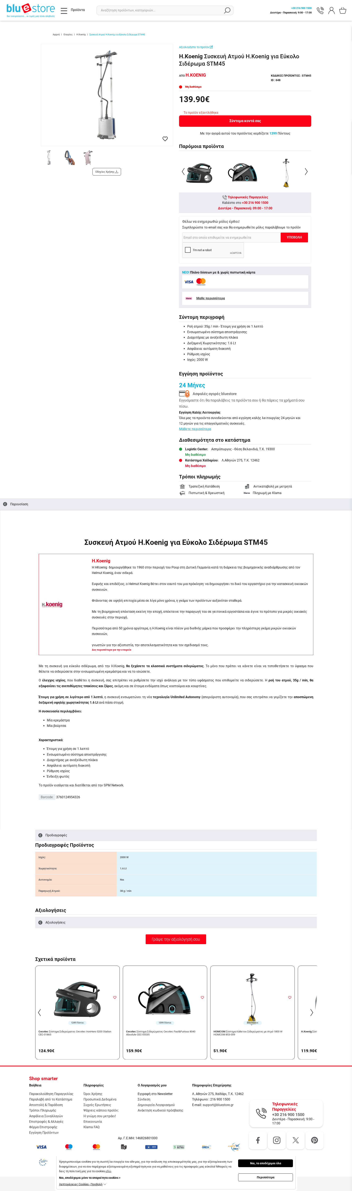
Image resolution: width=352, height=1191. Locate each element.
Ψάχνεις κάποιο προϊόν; (101, 1110)
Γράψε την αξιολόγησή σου (176, 939)
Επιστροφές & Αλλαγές (46, 1122)
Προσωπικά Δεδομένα (100, 1099)
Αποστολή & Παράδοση (46, 1105)
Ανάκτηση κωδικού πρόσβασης (160, 1110)
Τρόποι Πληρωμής (42, 1110)
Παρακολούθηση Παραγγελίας (51, 1094)
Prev (183, 171)
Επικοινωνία (93, 1122)
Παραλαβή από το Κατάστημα (50, 1099)
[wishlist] (165, 138)
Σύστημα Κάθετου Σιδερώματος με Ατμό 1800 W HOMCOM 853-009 (248, 1033)
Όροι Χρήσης (93, 1094)
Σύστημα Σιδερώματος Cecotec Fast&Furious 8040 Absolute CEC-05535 (160, 1033)
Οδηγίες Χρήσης (105, 171)
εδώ (108, 1171)
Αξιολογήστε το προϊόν (194, 47)
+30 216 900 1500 (255, 203)
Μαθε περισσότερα (210, 298)
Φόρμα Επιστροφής (43, 1127)
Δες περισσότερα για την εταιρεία (111, 649)
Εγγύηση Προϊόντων (44, 1133)
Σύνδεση (144, 1099)
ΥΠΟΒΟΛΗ (294, 237)
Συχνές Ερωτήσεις (97, 1105)
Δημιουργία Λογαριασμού (156, 1105)
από (192, 75)
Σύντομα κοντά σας (245, 121)
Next (306, 171)
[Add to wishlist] (115, 997)
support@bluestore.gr (218, 1105)
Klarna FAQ (92, 1127)
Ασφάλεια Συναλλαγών (46, 1116)
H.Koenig (101, 560)
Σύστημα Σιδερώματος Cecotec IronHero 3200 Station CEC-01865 (74, 1033)
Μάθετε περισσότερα (195, 429)
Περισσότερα (265, 1177)
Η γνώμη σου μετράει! (100, 1116)
